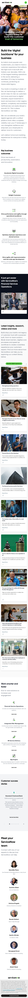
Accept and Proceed (14, 995)
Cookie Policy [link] (19, 988)
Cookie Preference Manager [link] (9, 989)
